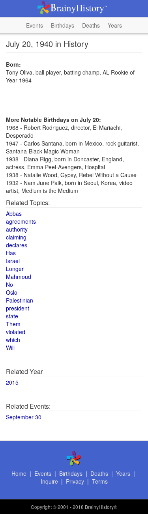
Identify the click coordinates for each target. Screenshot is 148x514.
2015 (12, 382)
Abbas (14, 213)
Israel (13, 261)
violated (15, 332)
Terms (100, 481)
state (12, 316)
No (9, 284)
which (13, 340)
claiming (16, 237)
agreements (21, 221)
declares (16, 245)
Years (115, 25)
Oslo (11, 292)
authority (17, 229)
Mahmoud (18, 276)
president (17, 308)
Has (11, 253)
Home (18, 473)
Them (13, 324)
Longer (15, 269)
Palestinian (19, 300)
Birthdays (62, 25)
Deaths (91, 25)
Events (34, 25)
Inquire (49, 481)
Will (10, 347)
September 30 (23, 417)
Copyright (41, 506)
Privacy (75, 481)
